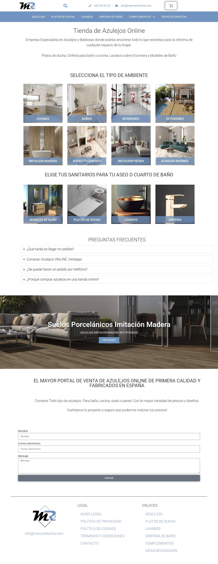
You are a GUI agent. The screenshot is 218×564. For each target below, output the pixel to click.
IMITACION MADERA (43, 161)
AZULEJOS (38, 16)
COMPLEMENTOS (140, 16)
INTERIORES (130, 119)
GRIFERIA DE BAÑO (111, 16)
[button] (65, 5)
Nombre (23, 431)
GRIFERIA (175, 220)
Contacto (90, 543)
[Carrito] (171, 6)
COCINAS (42, 119)
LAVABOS (87, 16)
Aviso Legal (91, 514)
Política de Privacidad (101, 521)
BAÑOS (87, 119)
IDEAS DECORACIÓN (174, 16)
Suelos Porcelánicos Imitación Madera (109, 324)
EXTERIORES (175, 119)
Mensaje (23, 456)
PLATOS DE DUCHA (63, 16)
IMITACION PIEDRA (131, 161)
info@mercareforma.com (44, 533)
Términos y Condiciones (102, 536)
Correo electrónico (29, 443)
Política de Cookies (98, 529)
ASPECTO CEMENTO (87, 161)
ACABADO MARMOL (175, 161)
